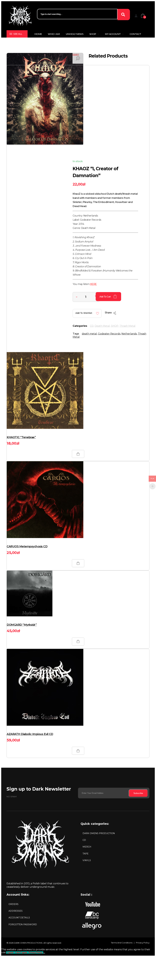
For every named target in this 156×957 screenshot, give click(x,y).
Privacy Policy (35, 952)
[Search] (123, 14)
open (76, 54)
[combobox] (77, 14)
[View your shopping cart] (147, 16)
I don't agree (21, 952)
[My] (136, 16)
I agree (10, 952)
